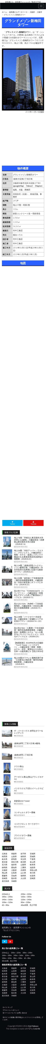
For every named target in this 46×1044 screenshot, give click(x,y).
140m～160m (7, 899)
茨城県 (32, 856)
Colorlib (36, 1028)
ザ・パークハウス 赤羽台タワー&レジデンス (28, 731)
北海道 (4, 854)
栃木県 (4, 859)
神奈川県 (14, 862)
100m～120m (7, 902)
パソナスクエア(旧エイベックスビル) (28, 789)
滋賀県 (32, 867)
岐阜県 (32, 865)
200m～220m (26, 894)
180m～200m (7, 897)
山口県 (23, 873)
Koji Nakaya (33, 1026)
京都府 (4, 870)
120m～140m (26, 899)
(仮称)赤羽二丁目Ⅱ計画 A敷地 (27, 743)
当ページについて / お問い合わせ (15, 1013)
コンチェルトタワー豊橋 (24, 812)
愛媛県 (4, 876)
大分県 (23, 878)
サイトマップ (8, 1007)
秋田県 (4, 856)
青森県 (14, 854)
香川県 (32, 873)
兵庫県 (23, 870)
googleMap (19, 186)
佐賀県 (32, 876)
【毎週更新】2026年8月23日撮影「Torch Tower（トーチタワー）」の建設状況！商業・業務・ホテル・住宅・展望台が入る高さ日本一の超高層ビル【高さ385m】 (29, 646)
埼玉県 (23, 859)
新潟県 (23, 862)
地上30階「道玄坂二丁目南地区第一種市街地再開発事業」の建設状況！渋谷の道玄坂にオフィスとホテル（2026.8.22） (28, 581)
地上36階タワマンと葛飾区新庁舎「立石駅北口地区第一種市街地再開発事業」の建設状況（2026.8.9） (28, 660)
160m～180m (26, 897)
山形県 (14, 856)
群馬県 (14, 859)
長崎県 (4, 878)
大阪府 (32, 12)
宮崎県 (32, 878)
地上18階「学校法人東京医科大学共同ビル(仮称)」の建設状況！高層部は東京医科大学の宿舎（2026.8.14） (29, 540)
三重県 (23, 867)
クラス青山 (19, 766)
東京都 (4, 862)
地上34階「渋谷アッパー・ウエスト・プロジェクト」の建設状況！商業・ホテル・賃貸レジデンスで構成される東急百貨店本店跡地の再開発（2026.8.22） (28, 554)
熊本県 (14, 878)
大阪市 (39, 12)
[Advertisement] (23, 139)
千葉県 (32, 859)
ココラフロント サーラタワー (26, 824)
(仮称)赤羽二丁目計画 (23, 755)
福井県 (14, 865)
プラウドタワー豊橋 (22, 835)
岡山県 (4, 873)
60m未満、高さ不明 (29, 905)
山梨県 (23, 865)
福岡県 (23, 876)
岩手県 (23, 854)
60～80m (5, 905)
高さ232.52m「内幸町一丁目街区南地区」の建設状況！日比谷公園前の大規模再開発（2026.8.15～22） (28, 606)
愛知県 (14, 867)
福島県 (23, 856)
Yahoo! (29, 186)
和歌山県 (33, 870)
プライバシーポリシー (11, 1010)
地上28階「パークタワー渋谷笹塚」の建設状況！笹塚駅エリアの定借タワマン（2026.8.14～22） (28, 619)
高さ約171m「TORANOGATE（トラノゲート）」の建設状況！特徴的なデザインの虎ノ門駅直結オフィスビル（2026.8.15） (29, 594)
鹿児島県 (5, 881)
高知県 (14, 876)
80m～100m (26, 902)
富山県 (32, 862)
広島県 (14, 873)
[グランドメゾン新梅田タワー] (23, 79)
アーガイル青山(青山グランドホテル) (28, 778)
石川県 (4, 865)
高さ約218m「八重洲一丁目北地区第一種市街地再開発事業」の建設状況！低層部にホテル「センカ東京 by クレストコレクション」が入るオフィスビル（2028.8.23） (29, 632)
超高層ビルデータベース (18, 12)
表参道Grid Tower (22, 801)
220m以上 (6, 894)
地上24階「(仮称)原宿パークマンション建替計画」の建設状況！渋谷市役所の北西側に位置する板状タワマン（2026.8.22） (28, 568)
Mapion (38, 186)
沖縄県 (14, 881)
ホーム (4, 12)
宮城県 (32, 854)
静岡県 (4, 867)
